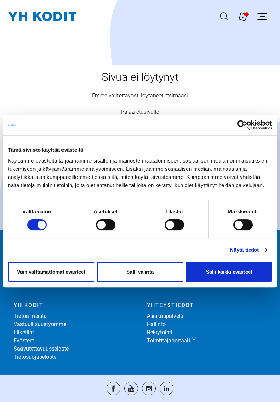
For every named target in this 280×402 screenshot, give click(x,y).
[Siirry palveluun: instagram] (149, 388)
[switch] (105, 224)
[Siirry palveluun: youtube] (131, 388)
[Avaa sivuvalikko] (262, 16)
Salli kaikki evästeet (229, 272)
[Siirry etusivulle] (42, 16)
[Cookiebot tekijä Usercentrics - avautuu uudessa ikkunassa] (242, 125)
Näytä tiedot (244, 250)
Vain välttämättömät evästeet (51, 272)
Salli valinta (140, 272)
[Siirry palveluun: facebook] (113, 388)
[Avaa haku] (224, 16)
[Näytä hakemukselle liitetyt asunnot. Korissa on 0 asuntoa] (243, 16)
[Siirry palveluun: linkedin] (166, 388)
